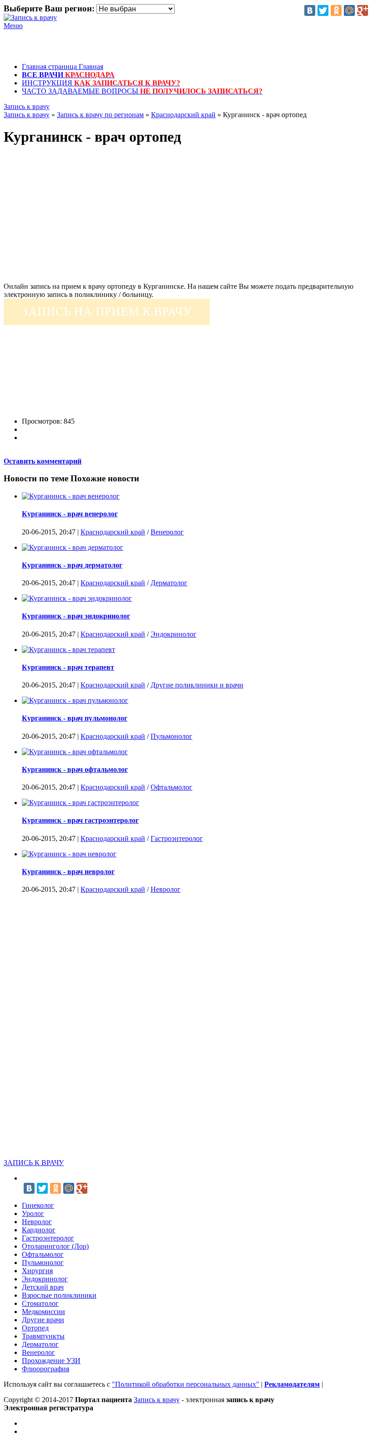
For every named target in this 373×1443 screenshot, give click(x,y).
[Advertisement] (186, 218)
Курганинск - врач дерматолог (72, 565)
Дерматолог (169, 583)
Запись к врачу (27, 106)
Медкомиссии (43, 1311)
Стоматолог (40, 1303)
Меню (13, 26)
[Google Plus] (362, 10)
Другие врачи (43, 1320)
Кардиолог (38, 1230)
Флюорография (45, 1369)
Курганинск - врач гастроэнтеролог (80, 820)
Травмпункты (43, 1336)
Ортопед (35, 1328)
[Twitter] (323, 10)
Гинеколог (38, 1205)
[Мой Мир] (349, 10)
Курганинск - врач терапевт (68, 667)
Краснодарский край (113, 532)
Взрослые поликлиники (59, 1295)
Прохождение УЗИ (51, 1360)
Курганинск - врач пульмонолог (74, 718)
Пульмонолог (171, 736)
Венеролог (167, 532)
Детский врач (43, 1287)
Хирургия (37, 1271)
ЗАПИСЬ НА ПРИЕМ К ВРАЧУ (107, 311)
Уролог (33, 1213)
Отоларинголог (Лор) (55, 1246)
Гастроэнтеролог (177, 838)
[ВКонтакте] (309, 10)
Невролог (166, 889)
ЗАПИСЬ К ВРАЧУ (34, 1162)
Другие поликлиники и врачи (197, 685)
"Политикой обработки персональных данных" (185, 1384)
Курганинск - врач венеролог (70, 514)
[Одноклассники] (336, 10)
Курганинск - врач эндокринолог (76, 616)
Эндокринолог (174, 634)
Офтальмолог (171, 787)
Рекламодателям (292, 1384)
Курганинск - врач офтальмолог (75, 769)
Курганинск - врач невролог (68, 871)
